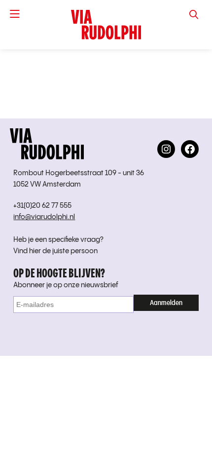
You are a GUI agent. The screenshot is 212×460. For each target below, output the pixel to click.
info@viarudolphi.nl (44, 217)
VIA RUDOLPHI (106, 24)
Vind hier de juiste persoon (55, 251)
